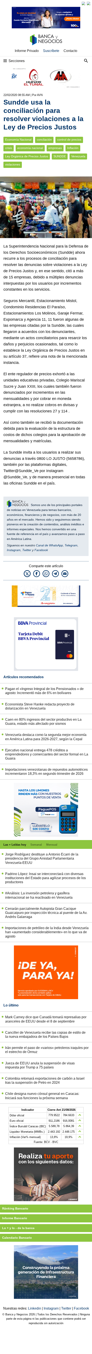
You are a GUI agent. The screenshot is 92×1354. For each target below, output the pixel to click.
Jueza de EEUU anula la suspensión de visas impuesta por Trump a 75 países (40, 1065)
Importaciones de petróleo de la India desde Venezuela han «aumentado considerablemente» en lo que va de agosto (47, 932)
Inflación (73, 148)
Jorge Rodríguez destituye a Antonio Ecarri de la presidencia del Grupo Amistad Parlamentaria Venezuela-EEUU (41, 858)
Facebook (41, 550)
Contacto (70, 51)
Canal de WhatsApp (49, 545)
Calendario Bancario (17, 1237)
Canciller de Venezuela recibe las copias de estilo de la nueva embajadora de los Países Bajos (45, 1034)
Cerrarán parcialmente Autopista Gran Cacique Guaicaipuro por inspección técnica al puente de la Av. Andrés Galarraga (46, 913)
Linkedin (35, 1308)
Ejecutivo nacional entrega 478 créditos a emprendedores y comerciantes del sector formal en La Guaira (46, 754)
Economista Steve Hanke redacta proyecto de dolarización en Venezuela (39, 706)
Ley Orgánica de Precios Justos (26, 156)
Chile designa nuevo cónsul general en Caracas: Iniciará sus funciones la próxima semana (42, 1096)
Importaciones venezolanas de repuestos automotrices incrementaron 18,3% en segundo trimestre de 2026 (46, 771)
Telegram (71, 545)
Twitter (26, 550)
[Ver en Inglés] (83, 3)
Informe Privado (27, 51)
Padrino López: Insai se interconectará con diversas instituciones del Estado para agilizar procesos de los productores (45, 878)
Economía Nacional (18, 139)
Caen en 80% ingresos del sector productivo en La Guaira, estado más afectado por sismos (43, 721)
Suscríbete (51, 51)
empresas (55, 148)
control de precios (69, 139)
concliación (44, 139)
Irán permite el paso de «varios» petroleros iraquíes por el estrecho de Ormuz (47, 1050)
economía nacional (30, 148)
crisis (8, 148)
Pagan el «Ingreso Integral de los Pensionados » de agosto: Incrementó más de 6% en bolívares (44, 691)
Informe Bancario (14, 1218)
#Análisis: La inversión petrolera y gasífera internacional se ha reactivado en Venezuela (39, 895)
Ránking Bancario (15, 1208)
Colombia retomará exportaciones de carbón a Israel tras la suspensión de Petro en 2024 (45, 1080)
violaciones (12, 164)
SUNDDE (59, 156)
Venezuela (78, 156)
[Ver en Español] (88, 3)
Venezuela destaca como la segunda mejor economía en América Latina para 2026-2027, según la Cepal (45, 737)
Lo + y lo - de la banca (18, 1228)
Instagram (14, 550)
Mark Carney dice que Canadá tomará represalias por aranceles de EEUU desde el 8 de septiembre (45, 1019)
